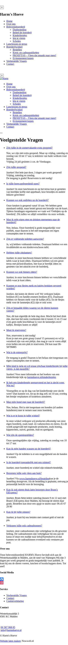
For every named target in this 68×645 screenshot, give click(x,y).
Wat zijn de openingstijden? (20, 435)
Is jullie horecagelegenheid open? (23, 183)
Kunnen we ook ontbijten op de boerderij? (27, 200)
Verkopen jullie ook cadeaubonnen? (24, 525)
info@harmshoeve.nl (11, 630)
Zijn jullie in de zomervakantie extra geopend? (29, 147)
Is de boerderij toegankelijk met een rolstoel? (28, 462)
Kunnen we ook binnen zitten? (21, 272)
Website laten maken (10, 641)
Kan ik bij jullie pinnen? (18, 512)
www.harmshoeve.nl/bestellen (34, 478)
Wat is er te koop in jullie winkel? (23, 415)
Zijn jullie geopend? (16, 167)
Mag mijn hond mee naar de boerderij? (25, 402)
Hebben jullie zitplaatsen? (19, 252)
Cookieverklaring (15, 601)
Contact (10, 598)
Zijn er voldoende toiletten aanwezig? (25, 239)
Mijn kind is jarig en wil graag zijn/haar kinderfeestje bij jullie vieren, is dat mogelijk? (37, 367)
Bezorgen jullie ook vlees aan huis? (24, 473)
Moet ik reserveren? (16, 330)
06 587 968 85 (8, 627)
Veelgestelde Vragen (16, 595)
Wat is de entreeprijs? (17, 352)
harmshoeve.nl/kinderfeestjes (41, 377)
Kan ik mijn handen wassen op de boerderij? (28, 448)
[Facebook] (34, 579)
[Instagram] (34, 582)
